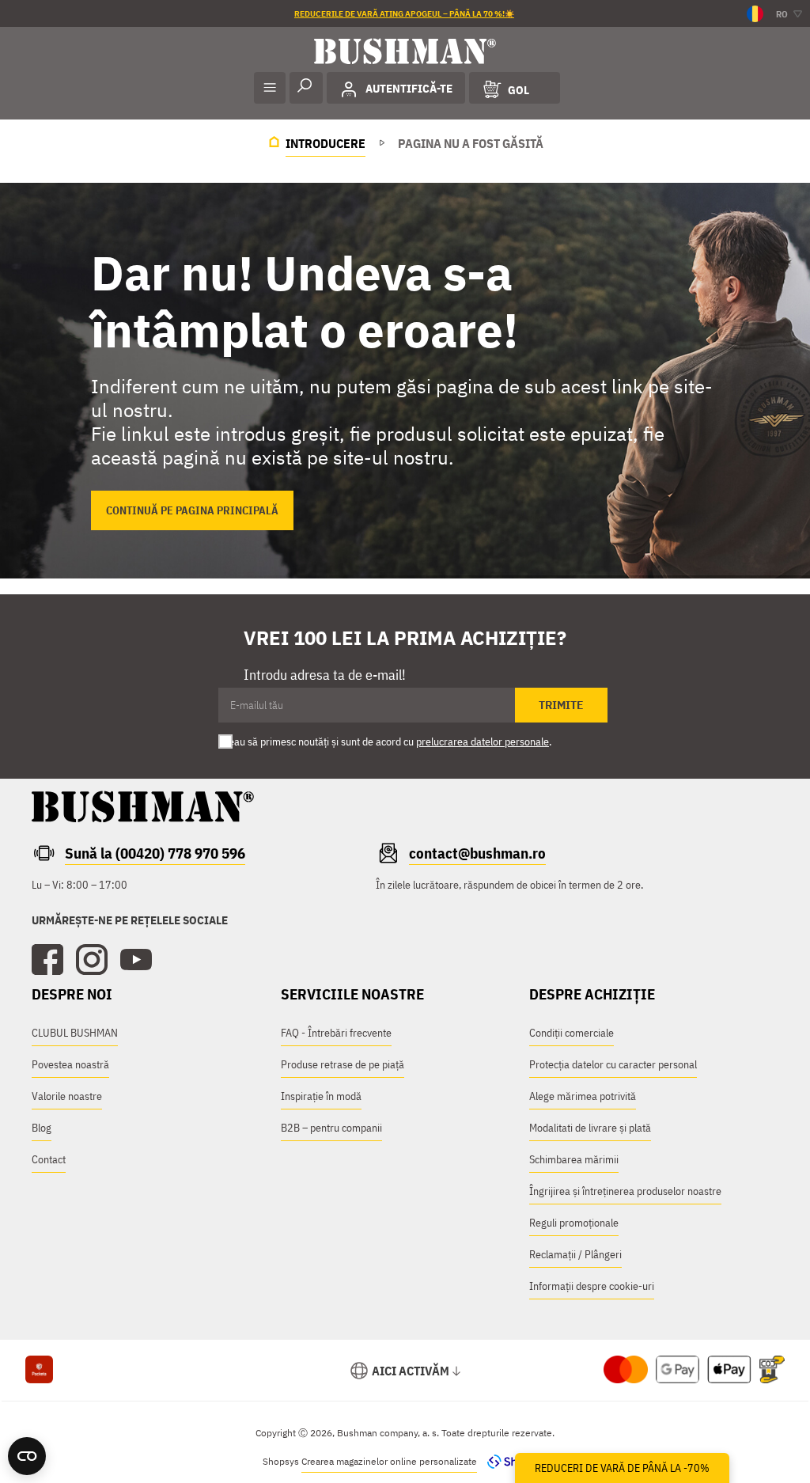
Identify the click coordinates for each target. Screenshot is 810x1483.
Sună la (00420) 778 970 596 (155, 853)
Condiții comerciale (571, 1033)
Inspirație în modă (321, 1096)
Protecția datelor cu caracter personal (613, 1064)
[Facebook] (47, 960)
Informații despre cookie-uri (591, 1286)
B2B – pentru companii (331, 1128)
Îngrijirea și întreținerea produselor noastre (625, 1191)
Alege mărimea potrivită (582, 1096)
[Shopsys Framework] (513, 1461)
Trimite (561, 705)
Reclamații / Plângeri (575, 1254)
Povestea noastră (70, 1064)
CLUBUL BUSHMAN (75, 1033)
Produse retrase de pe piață (342, 1064)
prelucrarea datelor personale (482, 741)
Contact (49, 1159)
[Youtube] (136, 960)
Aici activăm (410, 1371)
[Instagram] (92, 960)
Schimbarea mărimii (574, 1159)
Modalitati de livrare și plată (590, 1128)
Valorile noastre (67, 1096)
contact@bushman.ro (477, 853)
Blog (41, 1128)
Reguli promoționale (574, 1223)
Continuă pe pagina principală (192, 510)
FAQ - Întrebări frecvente (336, 1033)
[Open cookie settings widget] (27, 1456)
